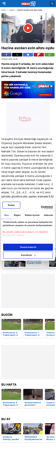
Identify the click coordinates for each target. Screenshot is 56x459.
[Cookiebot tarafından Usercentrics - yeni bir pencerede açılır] (41, 207)
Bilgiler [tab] (17, 215)
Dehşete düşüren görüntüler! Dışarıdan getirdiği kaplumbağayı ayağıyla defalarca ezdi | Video (33, 403)
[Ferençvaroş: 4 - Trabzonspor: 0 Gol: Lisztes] (11, 324)
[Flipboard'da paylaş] (39, 54)
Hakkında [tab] (48, 215)
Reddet (11, 205)
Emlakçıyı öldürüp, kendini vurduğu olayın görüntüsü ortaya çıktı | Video (11, 438)
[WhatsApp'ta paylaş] (50, 54)
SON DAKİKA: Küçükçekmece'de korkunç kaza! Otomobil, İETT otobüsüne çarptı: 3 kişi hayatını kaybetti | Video (33, 438)
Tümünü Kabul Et (28, 247)
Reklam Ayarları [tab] (32, 215)
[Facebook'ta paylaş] (6, 54)
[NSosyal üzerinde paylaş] (28, 54)
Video (3, 10)
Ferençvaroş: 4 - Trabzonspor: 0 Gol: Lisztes (11, 334)
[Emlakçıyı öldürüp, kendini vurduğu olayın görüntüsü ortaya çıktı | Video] (11, 428)
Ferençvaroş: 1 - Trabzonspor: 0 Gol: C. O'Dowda (32, 334)
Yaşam (12, 10)
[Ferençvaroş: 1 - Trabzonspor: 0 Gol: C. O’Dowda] (33, 324)
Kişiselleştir (26, 255)
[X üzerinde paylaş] (17, 54)
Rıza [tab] (6, 215)
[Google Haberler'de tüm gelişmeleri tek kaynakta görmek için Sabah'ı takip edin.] (28, 91)
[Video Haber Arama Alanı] (52, 3)
